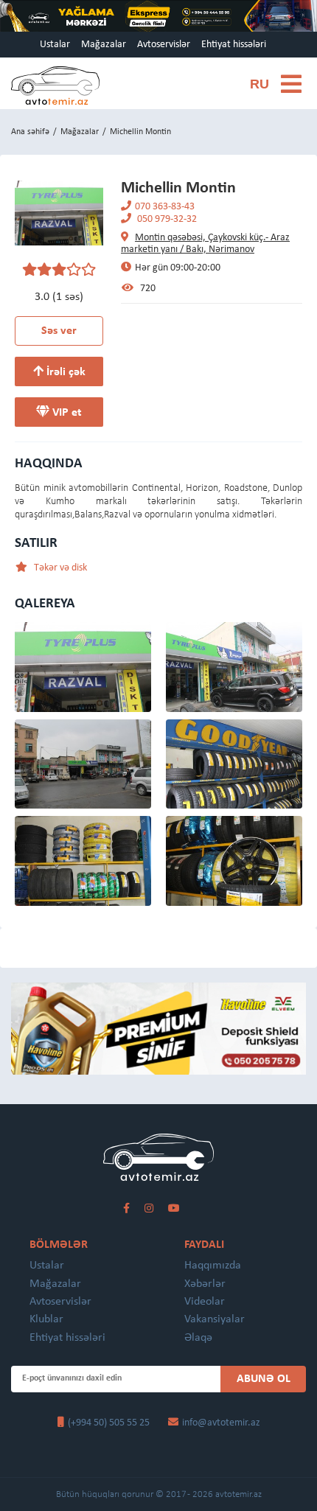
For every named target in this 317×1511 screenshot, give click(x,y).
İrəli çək (64, 372)
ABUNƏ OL (263, 1379)
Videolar (204, 1302)
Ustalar (55, 44)
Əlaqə (198, 1338)
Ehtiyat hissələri (233, 44)
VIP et (65, 413)
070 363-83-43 (165, 206)
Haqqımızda (212, 1265)
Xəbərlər (205, 1284)
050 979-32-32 (166, 219)
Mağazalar (103, 44)
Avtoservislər (163, 44)
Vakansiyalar (214, 1319)
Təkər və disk (59, 567)
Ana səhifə (30, 132)
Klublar (46, 1319)
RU (259, 84)
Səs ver (59, 331)
